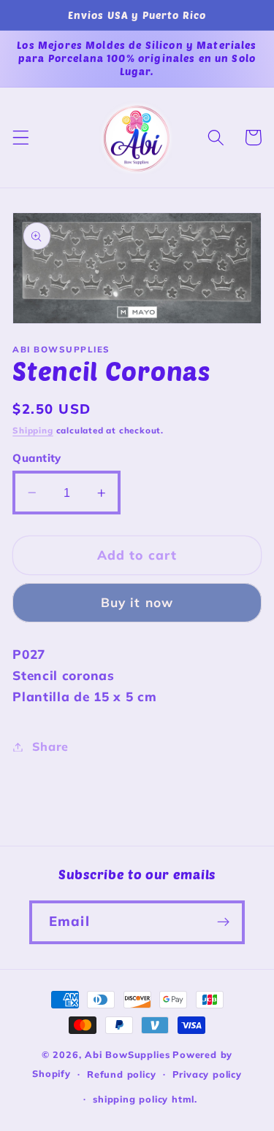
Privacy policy (207, 1074)
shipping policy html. (145, 1099)
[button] (20, 137)
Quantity (36, 458)
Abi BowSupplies (127, 1054)
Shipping (32, 430)
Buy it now (137, 602)
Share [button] (50, 746)
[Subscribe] (223, 922)
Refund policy (121, 1074)
